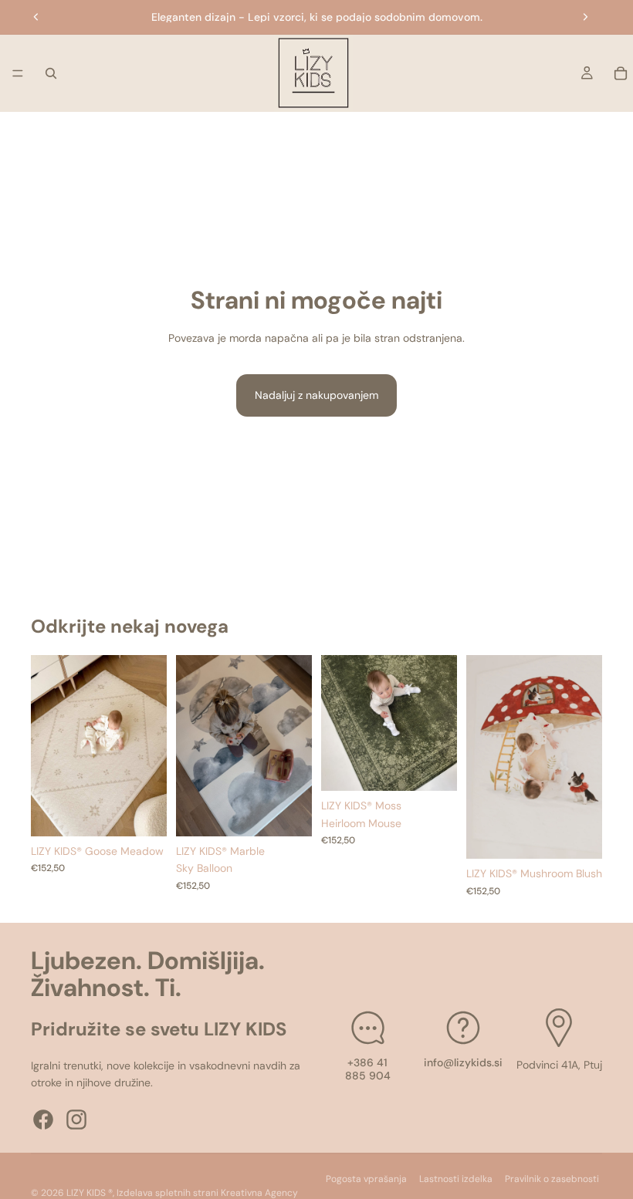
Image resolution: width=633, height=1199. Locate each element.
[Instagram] (76, 1118)
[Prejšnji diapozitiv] (36, 17)
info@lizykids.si (463, 1062)
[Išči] (51, 73)
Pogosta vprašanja (366, 1179)
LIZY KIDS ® (89, 1193)
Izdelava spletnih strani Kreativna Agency (207, 1193)
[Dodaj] (143, 812)
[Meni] (18, 73)
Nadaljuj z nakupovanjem (316, 395)
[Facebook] (43, 1118)
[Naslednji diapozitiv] (585, 17)
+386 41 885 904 (368, 1068)
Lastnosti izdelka (456, 1179)
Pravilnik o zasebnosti (552, 1179)
